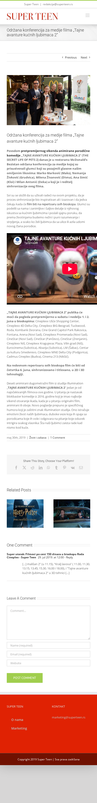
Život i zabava (37, 437)
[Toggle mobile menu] (87, 15)
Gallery (30, 501)
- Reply (68, 557)
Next (84, 57)
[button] (10, 513)
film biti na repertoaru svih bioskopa (51, 204)
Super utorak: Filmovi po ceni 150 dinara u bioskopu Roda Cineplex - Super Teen (45, 555)
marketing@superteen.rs (68, 717)
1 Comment (57, 437)
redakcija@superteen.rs (58, 4)
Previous (71, 57)
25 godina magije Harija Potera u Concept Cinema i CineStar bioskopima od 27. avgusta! (20, 501)
